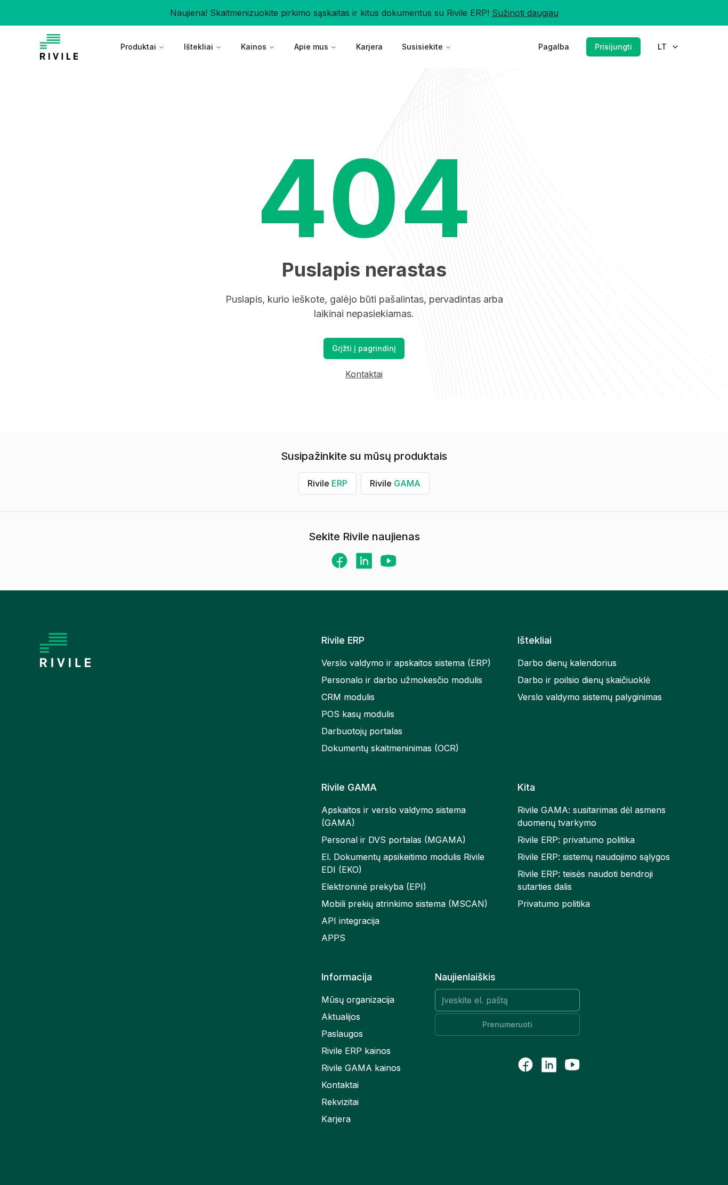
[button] (364, 348)
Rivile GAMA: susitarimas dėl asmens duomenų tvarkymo (591, 816)
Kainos (253, 46)
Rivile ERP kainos (356, 1050)
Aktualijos (340, 1016)
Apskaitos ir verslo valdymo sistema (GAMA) (393, 816)
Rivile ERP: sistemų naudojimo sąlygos (593, 856)
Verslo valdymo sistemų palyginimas (589, 697)
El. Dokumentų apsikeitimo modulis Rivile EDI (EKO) (402, 863)
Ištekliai (198, 46)
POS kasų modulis (357, 714)
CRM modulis (348, 697)
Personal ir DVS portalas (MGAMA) (393, 839)
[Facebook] (339, 561)
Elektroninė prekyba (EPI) (373, 886)
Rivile (327, 483)
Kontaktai (364, 374)
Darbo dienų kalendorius (567, 663)
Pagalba (553, 46)
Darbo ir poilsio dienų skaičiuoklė (583, 680)
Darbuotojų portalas (361, 731)
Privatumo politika (553, 903)
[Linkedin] (364, 561)
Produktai (138, 46)
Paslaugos (342, 1033)
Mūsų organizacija (357, 999)
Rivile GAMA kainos (361, 1067)
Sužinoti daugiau (525, 12)
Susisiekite (422, 46)
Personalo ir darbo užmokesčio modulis (401, 680)
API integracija (350, 920)
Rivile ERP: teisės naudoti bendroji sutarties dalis (585, 880)
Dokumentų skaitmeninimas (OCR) (390, 748)
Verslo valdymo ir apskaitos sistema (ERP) (406, 663)
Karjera (369, 46)
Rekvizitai (340, 1102)
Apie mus (311, 46)
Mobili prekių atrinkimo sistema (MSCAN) (404, 903)
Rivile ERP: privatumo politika (576, 839)
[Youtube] (389, 561)
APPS (333, 937)
